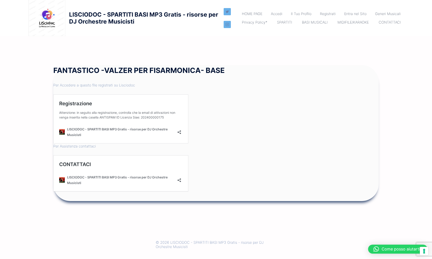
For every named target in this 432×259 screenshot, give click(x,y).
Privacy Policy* (254, 22)
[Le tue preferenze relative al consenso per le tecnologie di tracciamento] (424, 251)
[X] (227, 11)
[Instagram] (227, 24)
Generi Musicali (388, 13)
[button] (398, 249)
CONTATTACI (390, 22)
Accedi (276, 13)
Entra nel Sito (355, 13)
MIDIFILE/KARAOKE (353, 22)
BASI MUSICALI (315, 22)
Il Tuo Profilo (301, 13)
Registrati (328, 13)
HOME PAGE (252, 13)
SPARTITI (284, 22)
